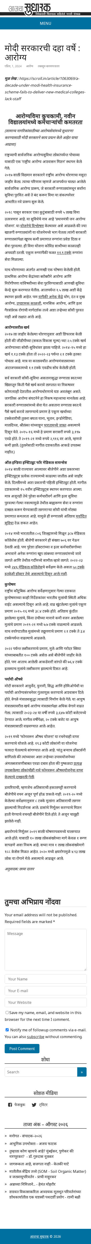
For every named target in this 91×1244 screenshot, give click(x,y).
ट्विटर (42, 1104)
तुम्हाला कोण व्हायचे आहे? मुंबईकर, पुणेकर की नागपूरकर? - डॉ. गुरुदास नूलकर (41, 1154)
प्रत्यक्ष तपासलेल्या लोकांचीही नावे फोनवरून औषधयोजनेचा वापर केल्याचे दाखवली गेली (44, 770)
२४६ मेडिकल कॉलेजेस (27, 567)
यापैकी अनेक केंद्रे (50, 296)
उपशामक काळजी (29, 303)
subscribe (35, 1036)
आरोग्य (29, 66)
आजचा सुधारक (39, 1236)
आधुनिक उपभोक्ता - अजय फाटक (33, 1143)
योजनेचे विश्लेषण (32, 225)
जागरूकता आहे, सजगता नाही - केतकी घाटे (39, 1163)
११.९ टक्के (64, 252)
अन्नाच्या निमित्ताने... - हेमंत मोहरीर (32, 1184)
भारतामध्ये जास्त (55, 425)
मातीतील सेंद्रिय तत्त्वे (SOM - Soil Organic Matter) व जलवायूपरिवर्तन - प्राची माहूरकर (47, 1174)
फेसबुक (19, 1104)
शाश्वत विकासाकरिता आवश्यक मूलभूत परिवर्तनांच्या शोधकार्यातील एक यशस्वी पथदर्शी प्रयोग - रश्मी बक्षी (45, 1194)
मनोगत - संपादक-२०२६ (25, 1135)
